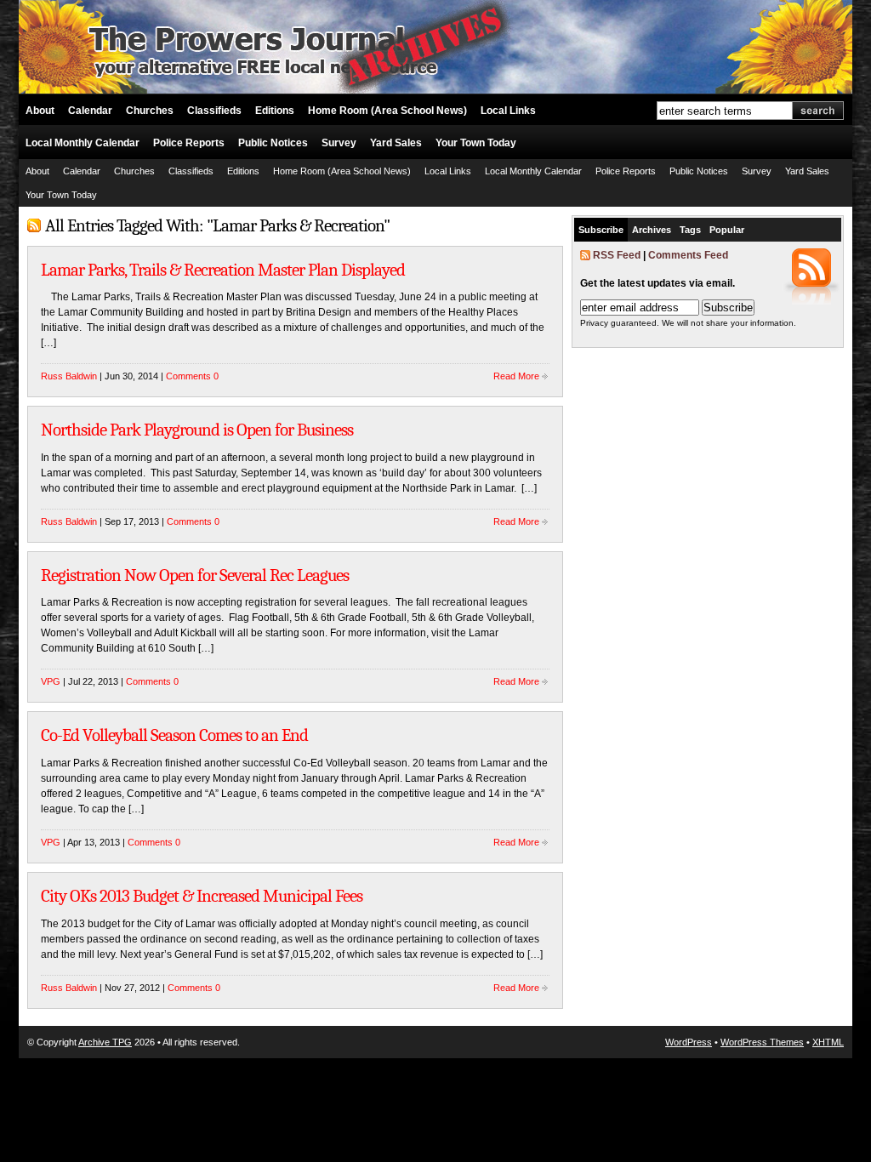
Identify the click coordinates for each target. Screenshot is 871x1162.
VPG (50, 681)
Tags (690, 230)
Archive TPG (105, 1042)
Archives (651, 230)
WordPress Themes (762, 1042)
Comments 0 (192, 376)
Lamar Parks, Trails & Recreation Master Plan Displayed (223, 269)
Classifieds (214, 111)
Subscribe (600, 230)
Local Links (508, 111)
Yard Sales (396, 143)
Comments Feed (688, 255)
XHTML (828, 1042)
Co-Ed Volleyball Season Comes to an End (174, 735)
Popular (726, 230)
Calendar (90, 111)
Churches (150, 111)
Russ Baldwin (69, 376)
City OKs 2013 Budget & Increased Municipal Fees (201, 896)
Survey (339, 143)
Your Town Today (476, 143)
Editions (274, 111)
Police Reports (189, 143)
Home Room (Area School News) (387, 111)
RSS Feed (616, 255)
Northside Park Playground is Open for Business (197, 429)
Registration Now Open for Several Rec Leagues (195, 575)
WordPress (688, 1042)
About (40, 111)
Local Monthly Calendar (82, 143)
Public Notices (273, 143)
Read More (516, 376)
